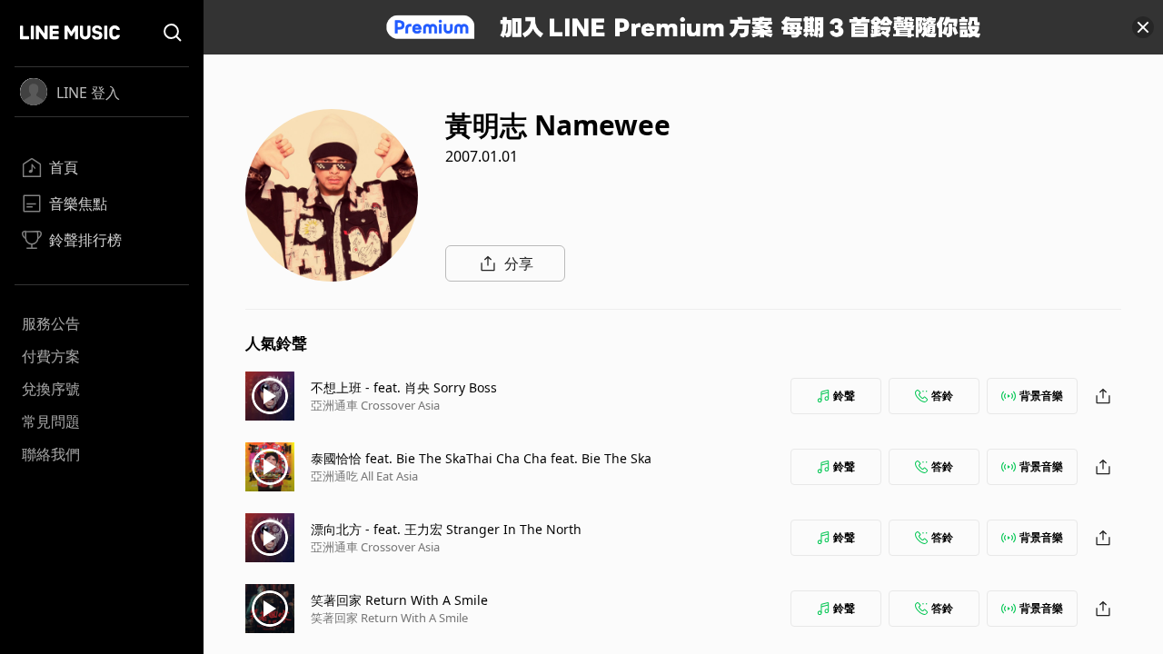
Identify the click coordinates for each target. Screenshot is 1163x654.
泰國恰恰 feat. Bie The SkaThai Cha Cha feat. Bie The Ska (481, 458)
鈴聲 (844, 395)
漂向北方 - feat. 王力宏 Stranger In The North (446, 529)
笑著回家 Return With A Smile (399, 600)
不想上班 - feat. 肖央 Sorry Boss (404, 387)
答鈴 (942, 395)
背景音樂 (1041, 395)
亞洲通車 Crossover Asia (375, 405)
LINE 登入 (88, 93)
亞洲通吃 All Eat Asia (364, 476)
